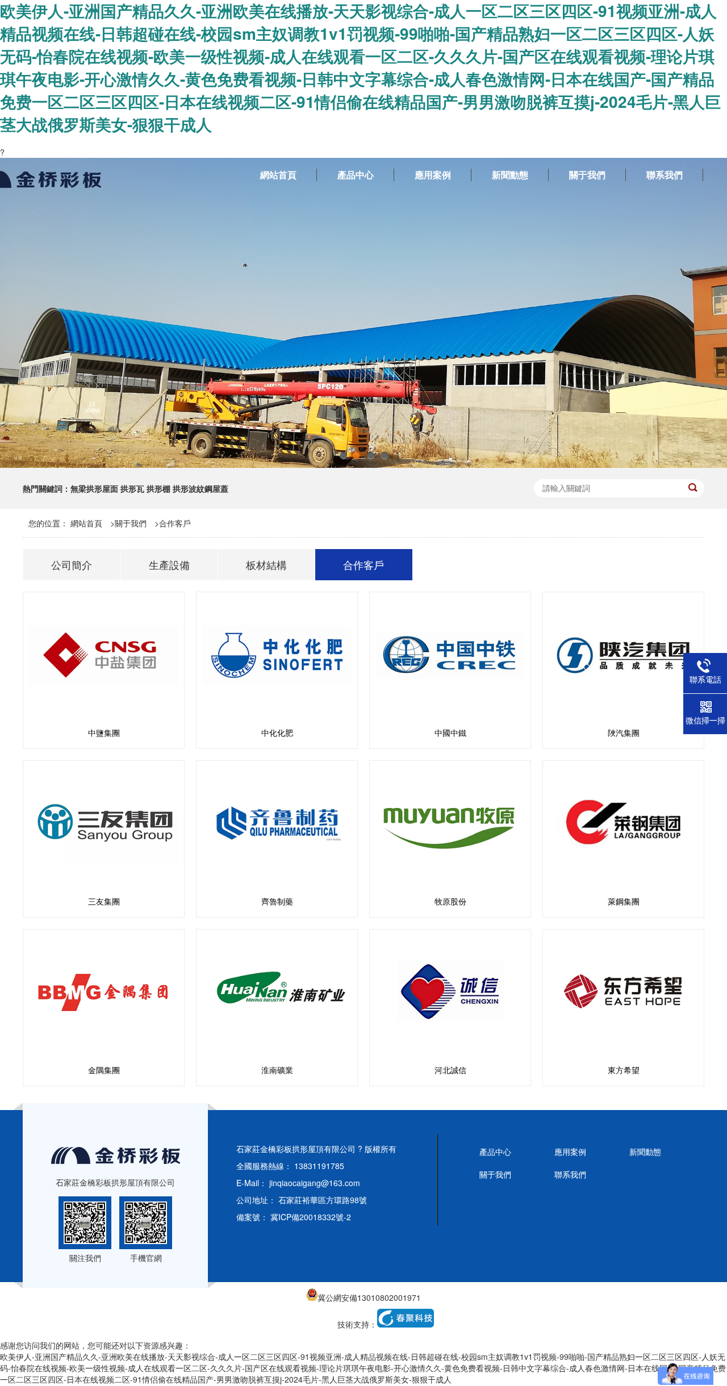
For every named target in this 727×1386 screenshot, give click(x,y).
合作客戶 (175, 523)
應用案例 (570, 1151)
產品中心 (495, 1151)
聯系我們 (570, 1174)
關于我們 (131, 523)
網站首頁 (86, 523)
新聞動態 (645, 1151)
